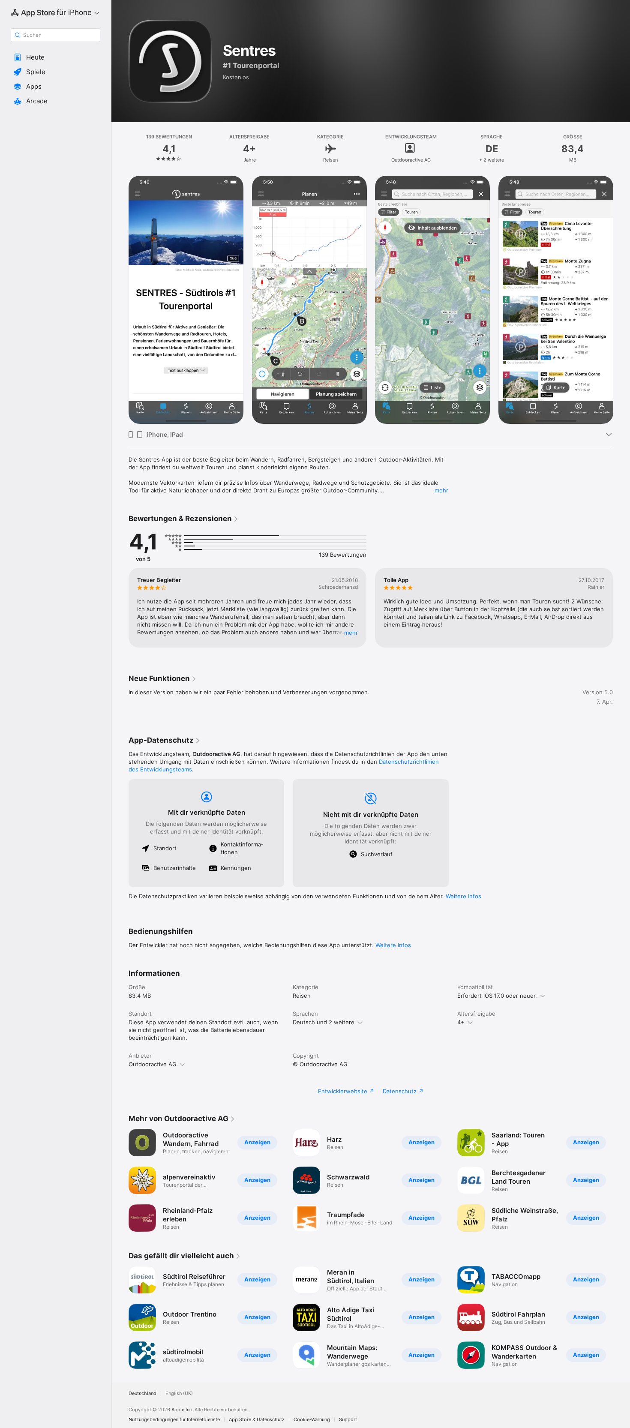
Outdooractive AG (153, 1064)
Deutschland (142, 1393)
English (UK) (179, 1393)
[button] (55, 57)
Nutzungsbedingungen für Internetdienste (174, 1419)
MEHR (351, 632)
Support (348, 1419)
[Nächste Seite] (621, 300)
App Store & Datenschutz (257, 1419)
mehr (441, 490)
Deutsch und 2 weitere (323, 1022)
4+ (461, 1022)
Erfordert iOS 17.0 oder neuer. (497, 995)
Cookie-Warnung (312, 1419)
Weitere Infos (463, 896)
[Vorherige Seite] (120, 300)
